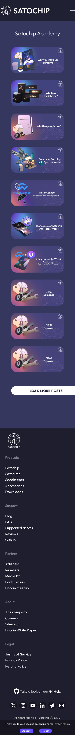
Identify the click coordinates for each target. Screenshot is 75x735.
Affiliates (12, 564)
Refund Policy (16, 666)
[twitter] (13, 705)
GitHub (54, 691)
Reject (45, 730)
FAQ (8, 522)
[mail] (61, 705)
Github (10, 540)
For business (15, 582)
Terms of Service (18, 654)
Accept (26, 730)
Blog (8, 516)
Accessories (14, 486)
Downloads (14, 491)
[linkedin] (42, 705)
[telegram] (52, 705)
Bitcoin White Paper (21, 630)
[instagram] (23, 705)
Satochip (12, 468)
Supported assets (19, 528)
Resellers (12, 570)
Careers (11, 618)
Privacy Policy (16, 660)
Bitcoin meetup (17, 588)
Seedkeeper (14, 479)
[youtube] (33, 705)
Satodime (12, 474)
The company (16, 612)
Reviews (11, 534)
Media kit (12, 576)
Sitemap (11, 624)
